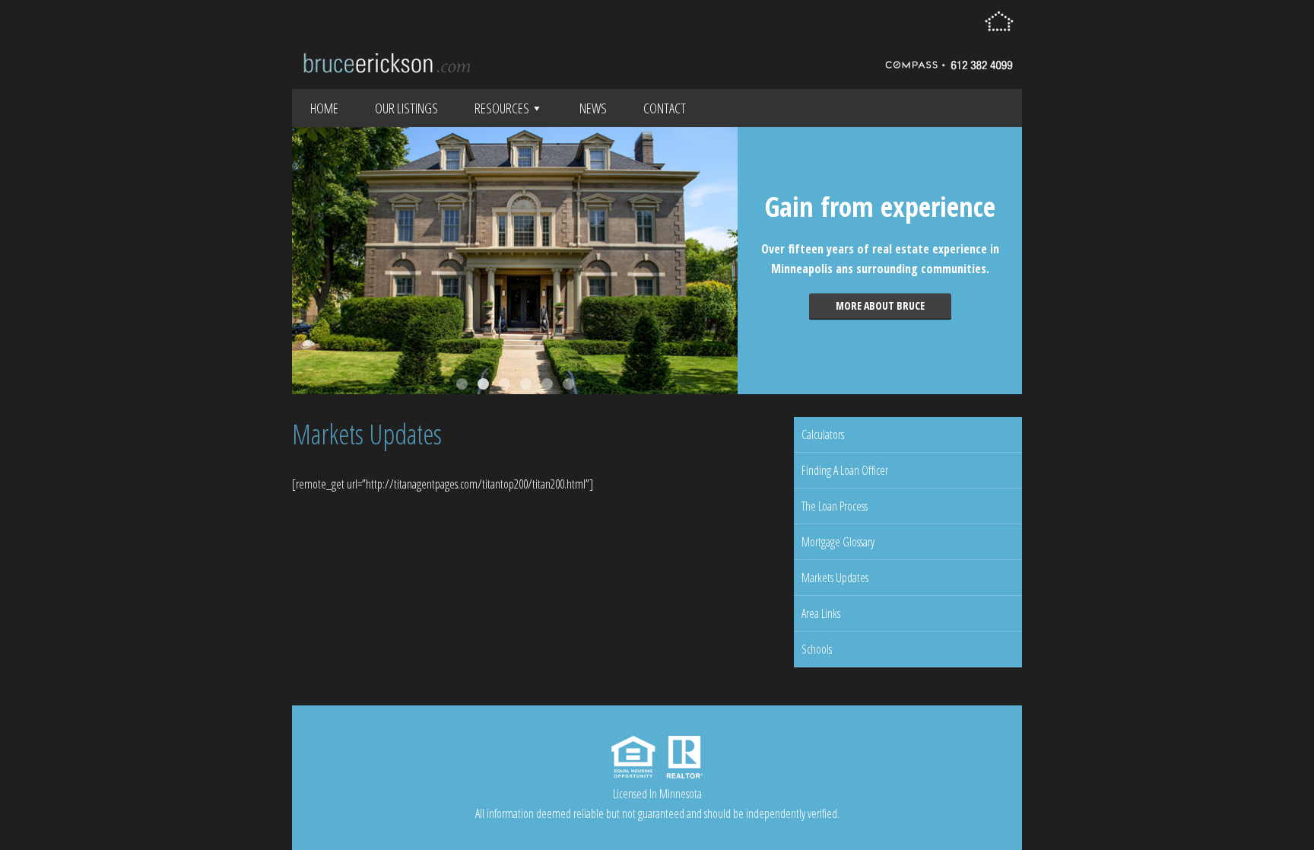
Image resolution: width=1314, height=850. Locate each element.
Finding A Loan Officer (844, 470)
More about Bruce (880, 305)
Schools (816, 649)
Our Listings (406, 108)
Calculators (822, 434)
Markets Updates (834, 577)
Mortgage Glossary (837, 541)
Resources (501, 108)
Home (324, 108)
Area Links (820, 613)
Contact (664, 108)
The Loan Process (834, 506)
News (593, 108)
